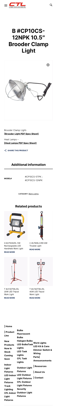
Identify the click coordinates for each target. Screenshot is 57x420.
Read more (9, 252)
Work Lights (33, 194)
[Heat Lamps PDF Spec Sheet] (20, 143)
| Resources (39, 366)
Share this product (18, 150)
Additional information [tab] (28, 165)
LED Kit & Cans (41, 346)
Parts (36, 357)
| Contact (38, 377)
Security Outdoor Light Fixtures (24, 392)
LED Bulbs (22, 344)
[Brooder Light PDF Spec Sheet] (21, 133)
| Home (8, 326)
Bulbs (20, 330)
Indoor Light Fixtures (8, 368)
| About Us (39, 372)
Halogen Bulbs (25, 340)
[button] (48, 65)
